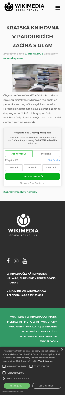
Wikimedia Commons (42, 316)
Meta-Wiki (31, 321)
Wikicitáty (49, 331)
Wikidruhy (49, 321)
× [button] (62, 349)
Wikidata (33, 326)
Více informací (45, 361)
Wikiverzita (48, 336)
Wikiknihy (16, 326)
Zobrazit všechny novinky (20, 191)
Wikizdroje (28, 336)
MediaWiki (14, 321)
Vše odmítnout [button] (47, 385)
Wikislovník (49, 341)
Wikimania (49, 326)
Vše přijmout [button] (17, 385)
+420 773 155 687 (31, 295)
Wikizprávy (30, 331)
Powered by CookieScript (12, 391)
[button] (32, 378)
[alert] (32, 371)
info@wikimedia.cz (31, 290)
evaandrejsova (13, 58)
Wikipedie (17, 316)
